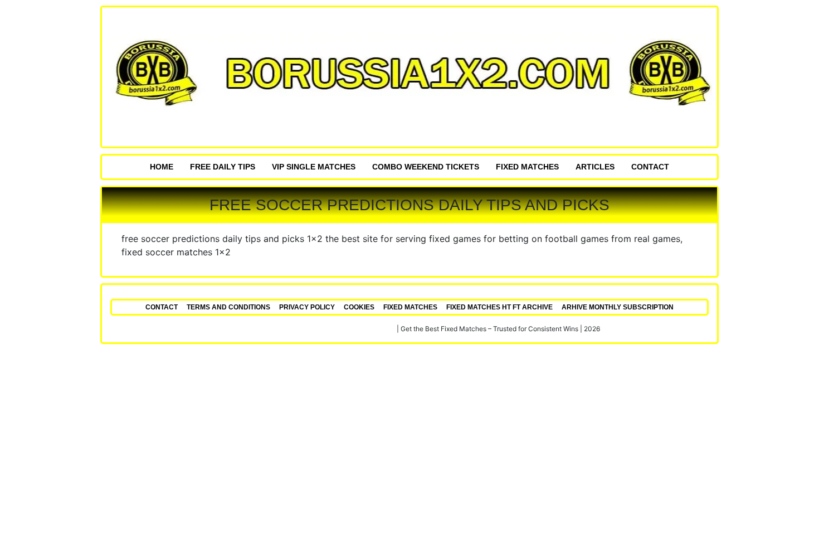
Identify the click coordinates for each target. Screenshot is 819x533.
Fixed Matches (527, 166)
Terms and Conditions (228, 307)
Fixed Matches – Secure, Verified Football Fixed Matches (307, 328)
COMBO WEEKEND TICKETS (425, 166)
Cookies (359, 307)
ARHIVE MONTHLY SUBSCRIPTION (618, 307)
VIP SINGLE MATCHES (313, 166)
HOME (161, 166)
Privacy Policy (307, 307)
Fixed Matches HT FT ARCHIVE (499, 307)
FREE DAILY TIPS (222, 166)
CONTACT (650, 166)
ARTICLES (595, 166)
